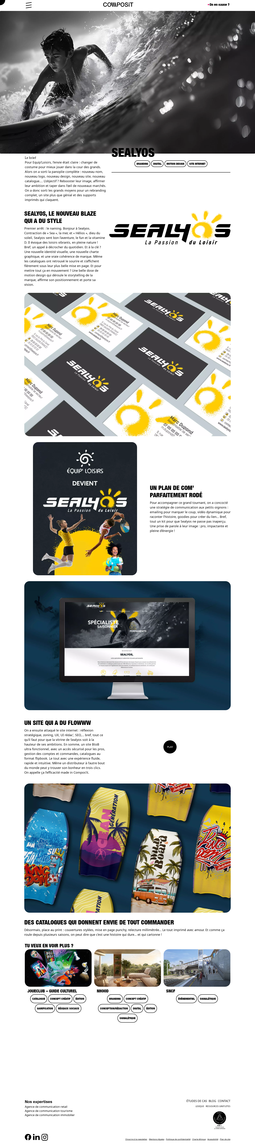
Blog (212, 1101)
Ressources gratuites (218, 1106)
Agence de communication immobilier (50, 1115)
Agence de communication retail (46, 1107)
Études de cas (196, 1101)
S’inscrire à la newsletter (136, 1139)
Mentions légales (156, 1139)
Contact (224, 1101)
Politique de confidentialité (178, 1139)
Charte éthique (199, 1139)
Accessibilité (212, 1139)
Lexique (200, 1106)
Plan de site (225, 1139)
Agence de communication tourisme (49, 1111)
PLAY (170, 746)
